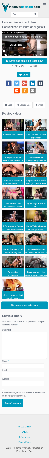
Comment (6, 329)
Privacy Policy (24, 442)
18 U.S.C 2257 (24, 426)
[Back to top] (44, 452)
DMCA (25, 431)
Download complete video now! (25, 61)
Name (5, 361)
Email (5, 369)
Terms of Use (24, 436)
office (40, 104)
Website (5, 378)
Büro (9, 104)
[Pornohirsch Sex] (21, 7)
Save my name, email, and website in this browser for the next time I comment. (23, 394)
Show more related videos (24, 305)
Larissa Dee (24, 104)
